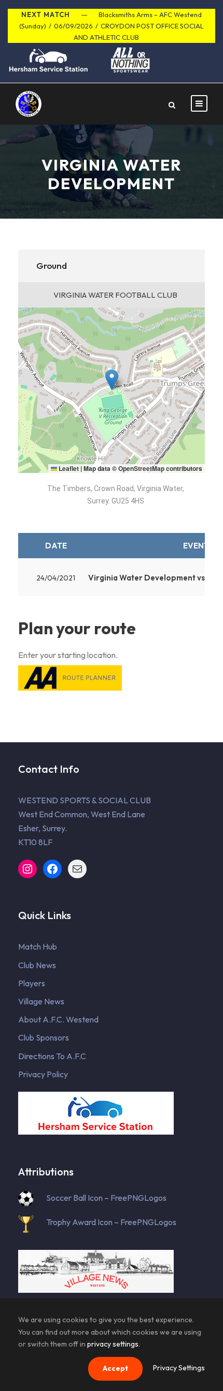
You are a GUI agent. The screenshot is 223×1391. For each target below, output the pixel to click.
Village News (41, 1001)
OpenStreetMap (141, 468)
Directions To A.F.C (52, 1056)
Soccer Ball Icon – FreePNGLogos (106, 1198)
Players (31, 983)
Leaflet (68, 468)
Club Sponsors (43, 1037)
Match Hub (37, 946)
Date (56, 546)
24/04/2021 (55, 578)
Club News (37, 965)
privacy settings (112, 1344)
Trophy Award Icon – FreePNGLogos (111, 1222)
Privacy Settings (179, 1367)
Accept (115, 1368)
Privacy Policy (43, 1074)
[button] (111, 379)
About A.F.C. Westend (58, 1019)
